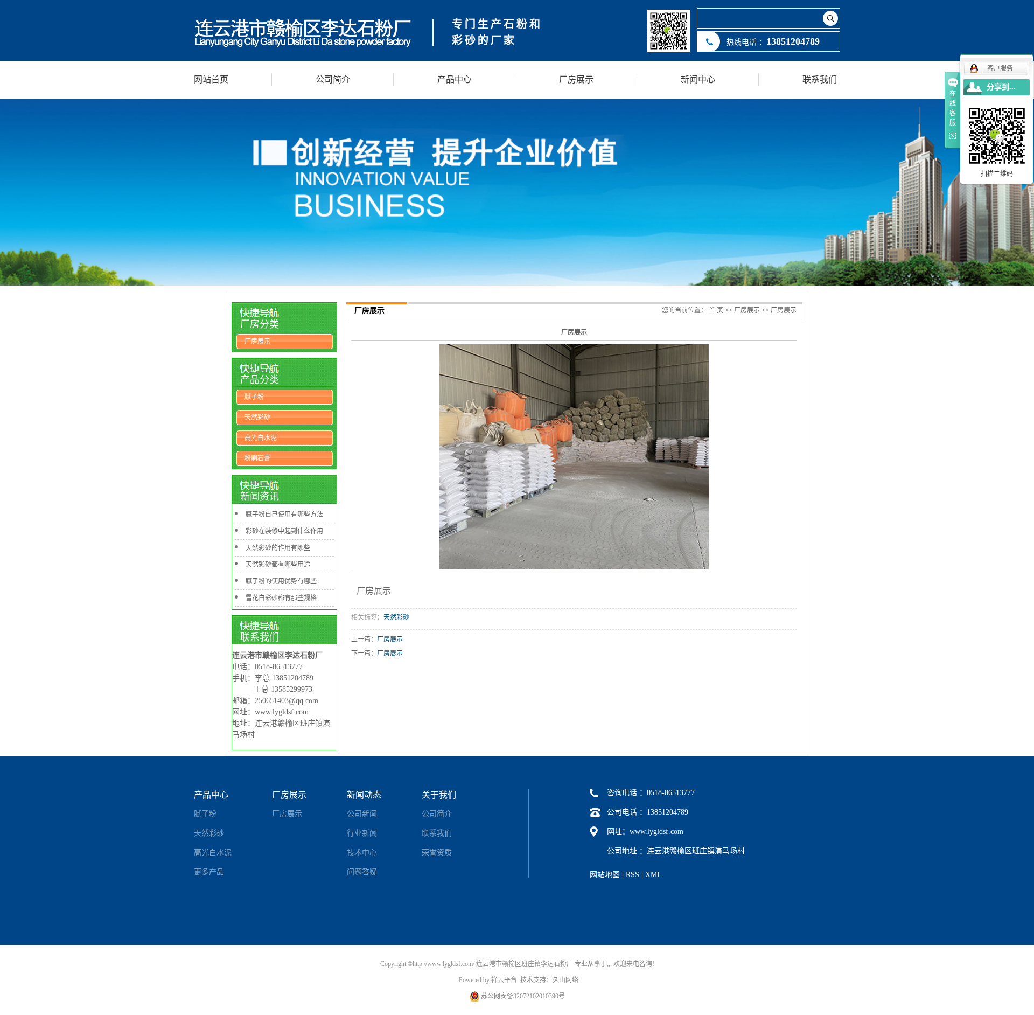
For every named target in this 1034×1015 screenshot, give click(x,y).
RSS (632, 875)
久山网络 (565, 980)
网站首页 (211, 79)
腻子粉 (254, 397)
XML (653, 875)
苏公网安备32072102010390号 (523, 996)
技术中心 (362, 853)
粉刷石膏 (257, 458)
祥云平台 (504, 980)
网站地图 (605, 875)
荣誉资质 (437, 853)
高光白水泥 (260, 438)
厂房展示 (576, 79)
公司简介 (333, 79)
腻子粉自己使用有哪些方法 (284, 514)
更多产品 (209, 872)
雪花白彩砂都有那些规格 (281, 598)
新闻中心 (698, 79)
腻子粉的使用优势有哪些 (281, 581)
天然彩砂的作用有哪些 (278, 548)
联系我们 (819, 79)
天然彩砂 (257, 417)
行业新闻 (362, 833)
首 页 (716, 310)
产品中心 (454, 79)
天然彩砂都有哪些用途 (278, 564)
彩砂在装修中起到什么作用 (284, 531)
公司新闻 (362, 814)
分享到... (1001, 87)
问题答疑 (362, 872)
